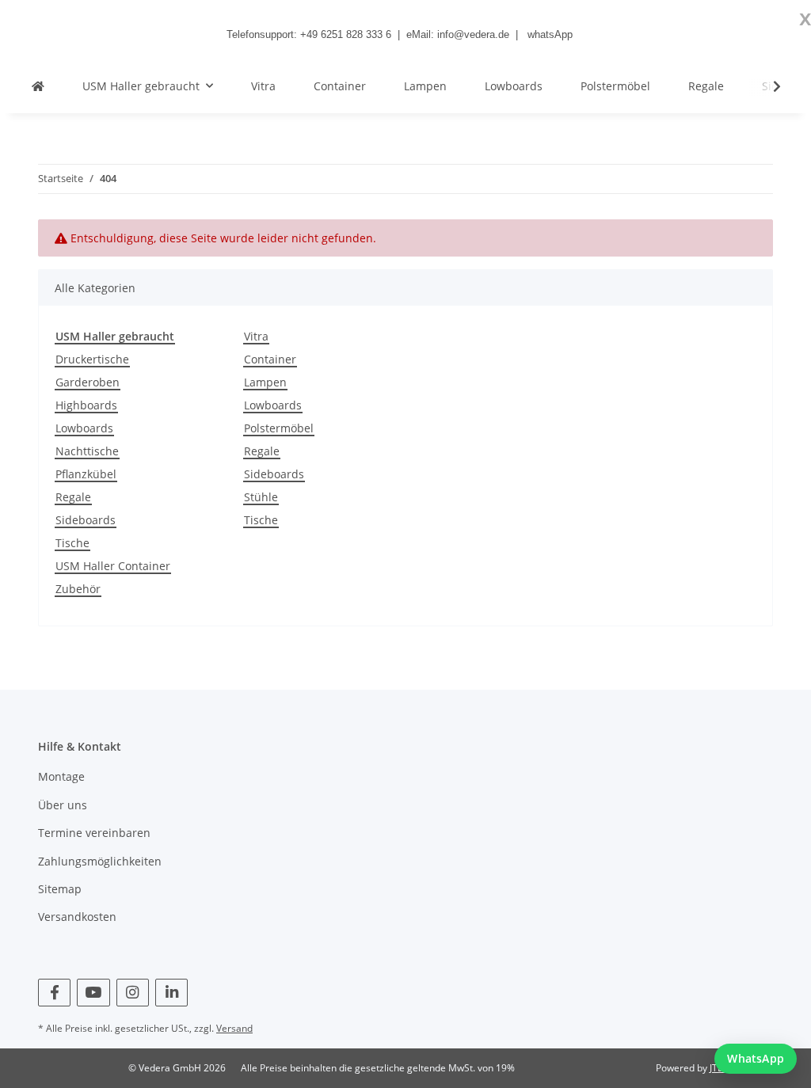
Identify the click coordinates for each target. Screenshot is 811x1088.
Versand (234, 1028)
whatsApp (550, 34)
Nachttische (87, 450)
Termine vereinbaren (94, 832)
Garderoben (87, 382)
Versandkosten (77, 916)
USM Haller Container (112, 565)
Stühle (261, 496)
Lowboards (84, 428)
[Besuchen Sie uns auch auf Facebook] (54, 992)
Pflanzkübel (85, 473)
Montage (61, 776)
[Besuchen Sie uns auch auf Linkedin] (171, 992)
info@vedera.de (473, 34)
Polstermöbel (279, 428)
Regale (73, 496)
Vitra (256, 336)
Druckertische (92, 359)
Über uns (62, 804)
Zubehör (78, 588)
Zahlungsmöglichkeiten (100, 861)
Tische (72, 542)
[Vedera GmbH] (38, 86)
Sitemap (60, 888)
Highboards (86, 405)
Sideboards (85, 519)
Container (270, 359)
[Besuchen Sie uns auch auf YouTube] (93, 992)
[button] (767, 86)
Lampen (265, 382)
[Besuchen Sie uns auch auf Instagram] (132, 992)
